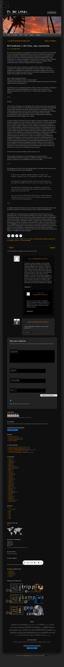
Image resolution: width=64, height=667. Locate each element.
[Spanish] (8, 414)
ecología (51, 624)
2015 (9, 515)
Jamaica (10, 485)
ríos (8, 240)
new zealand (11, 573)
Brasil (9, 470)
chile (9, 576)
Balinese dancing (11, 564)
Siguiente (53, 247)
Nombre (13, 370)
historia (40, 239)
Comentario (14, 352)
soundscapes (25, 635)
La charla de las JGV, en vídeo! (15, 447)
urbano (37, 635)
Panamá (10, 493)
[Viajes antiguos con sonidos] (25, 592)
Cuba (9, 476)
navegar (20, 633)
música (54, 630)
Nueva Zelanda (11, 492)
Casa (8, 525)
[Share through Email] (8, 235)
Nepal (9, 489)
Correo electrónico (15, 380)
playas (39, 633)
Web (12, 390)
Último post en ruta (12, 438)
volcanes (43, 635)
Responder (28, 287)
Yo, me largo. (17, 11)
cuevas (36, 624)
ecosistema (14, 627)
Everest (10, 477)
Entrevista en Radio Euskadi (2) (15, 448)
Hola (9, 35)
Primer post (11, 436)
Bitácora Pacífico (12, 468)
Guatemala (10, 478)
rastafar (16, 635)
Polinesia (10, 496)
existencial (35, 239)
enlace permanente (26, 240)
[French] (16, 414)
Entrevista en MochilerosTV (14, 451)
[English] (14, 414)
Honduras (10, 480)
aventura (24, 624)
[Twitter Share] (20, 235)
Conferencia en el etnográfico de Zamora (17, 452)
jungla (15, 630)
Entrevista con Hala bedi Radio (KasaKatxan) (18, 449)
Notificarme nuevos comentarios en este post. (19, 403)
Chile (9, 472)
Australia (10, 462)
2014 (9, 517)
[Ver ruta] (32, 531)
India (22, 239)
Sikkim (10, 497)
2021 (9, 507)
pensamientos (30, 632)
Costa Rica (10, 474)
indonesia (10, 572)
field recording (33, 627)
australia (10, 571)
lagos (20, 630)
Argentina (10, 461)
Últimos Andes (11, 500)
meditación (45, 239)
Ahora (9, 458)
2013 (9, 518)
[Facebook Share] (16, 235)
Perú (9, 494)
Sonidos (10, 498)
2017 (9, 513)
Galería (31, 35)
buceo (29, 624)
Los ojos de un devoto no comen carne (19, 41)
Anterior (10, 247)
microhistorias (38, 629)
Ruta (21, 35)
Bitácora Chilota (12, 466)
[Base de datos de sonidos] (25, 603)
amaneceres (15, 624)
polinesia (10, 575)
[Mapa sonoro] (25, 615)
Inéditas (10, 484)
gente (46, 627)
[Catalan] (12, 414)
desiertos (46, 624)
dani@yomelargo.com (28, 655)
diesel (16, 240)
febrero (13, 509)
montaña (48, 630)
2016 (9, 514)
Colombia (10, 473)
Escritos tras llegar (12, 440)
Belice (9, 464)
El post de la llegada (13, 439)
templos (11, 240)
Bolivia (10, 469)
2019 (9, 510)
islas (10, 630)
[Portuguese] (18, 414)
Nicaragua (10, 490)
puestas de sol (52, 239)
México (10, 486)
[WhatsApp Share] (12, 235)
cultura (31, 239)
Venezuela (10, 501)
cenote (33, 624)
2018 (9, 511)
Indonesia (10, 482)
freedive (41, 627)
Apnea (9, 460)
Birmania (10, 465)
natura (13, 632)
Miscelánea (11, 488)
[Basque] (10, 414)
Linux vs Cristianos (50, 41)
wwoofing (48, 635)
